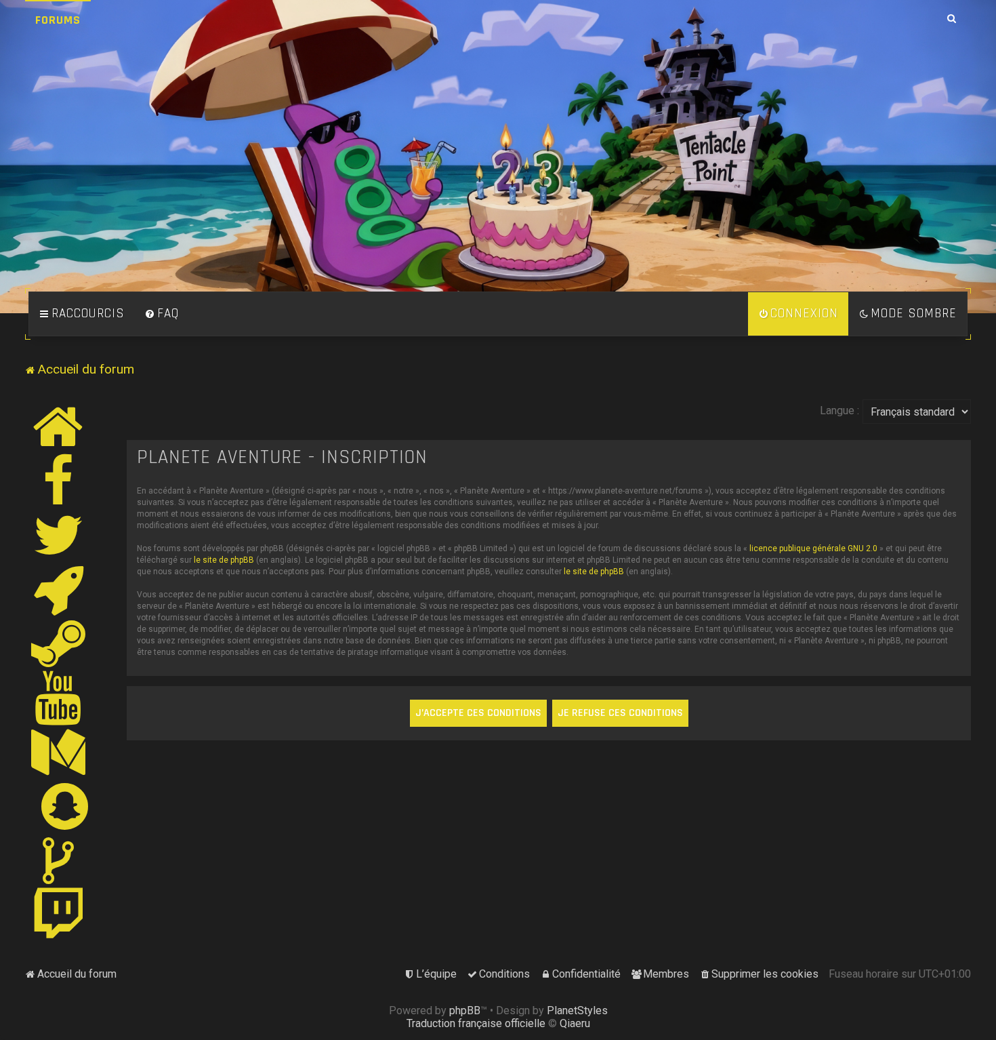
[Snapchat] (65, 806)
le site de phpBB (224, 560)
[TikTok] (59, 860)
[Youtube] (59, 698)
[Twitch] (59, 914)
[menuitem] (162, 314)
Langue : (839, 410)
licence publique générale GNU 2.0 (813, 548)
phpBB (464, 1010)
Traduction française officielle (476, 1023)
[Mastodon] (59, 752)
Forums (58, 20)
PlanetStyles (577, 1010)
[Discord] (59, 589)
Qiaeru (575, 1023)
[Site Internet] (59, 426)
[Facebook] (59, 481)
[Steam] (59, 643)
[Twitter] (59, 535)
